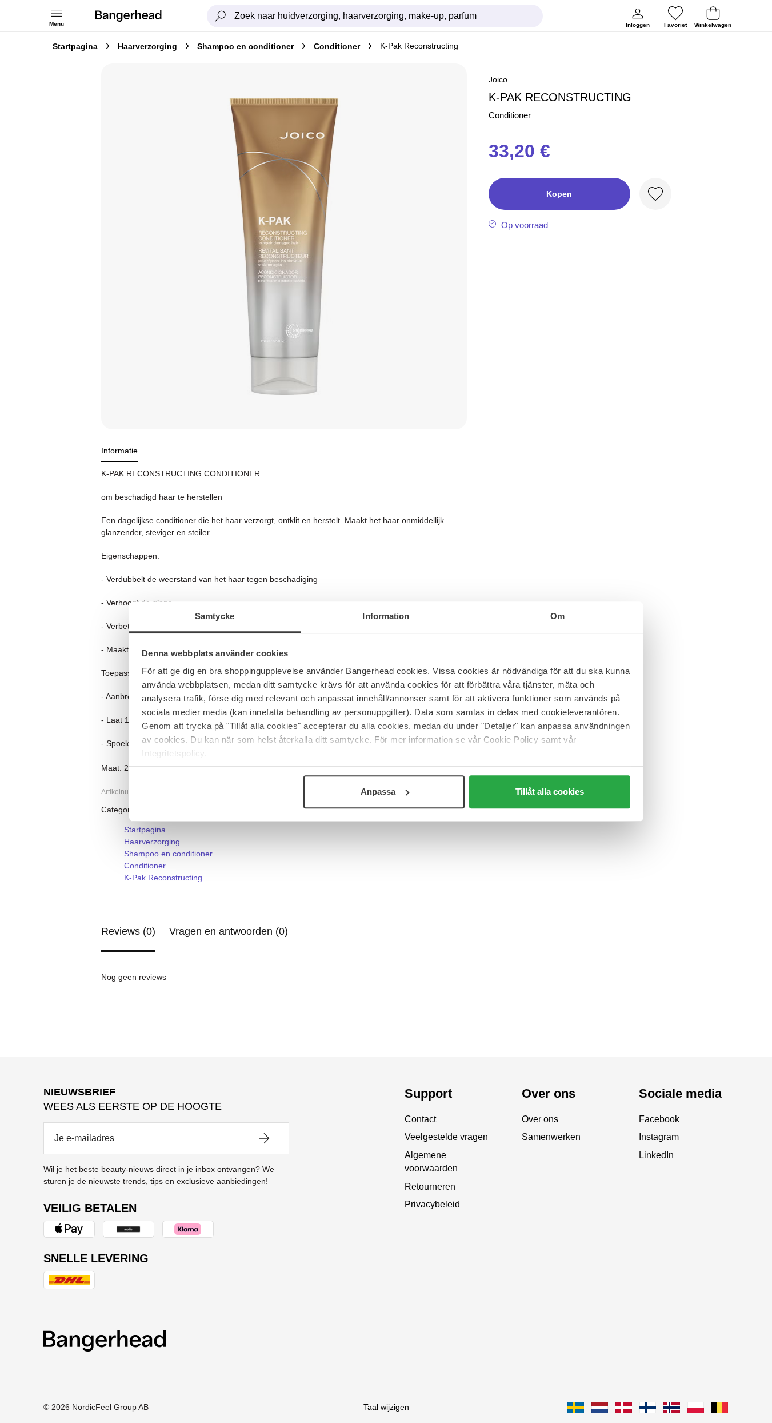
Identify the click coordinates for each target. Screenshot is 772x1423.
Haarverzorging (147, 46)
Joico (498, 79)
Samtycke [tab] (214, 616)
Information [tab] (385, 616)
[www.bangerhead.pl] (695, 1407)
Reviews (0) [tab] (128, 931)
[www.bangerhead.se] (575, 1407)
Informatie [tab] (119, 450)
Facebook (659, 1119)
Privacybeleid (432, 1204)
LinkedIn (656, 1155)
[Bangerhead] (137, 16)
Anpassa (378, 791)
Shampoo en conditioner (245, 46)
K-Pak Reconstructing (163, 877)
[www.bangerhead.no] (671, 1407)
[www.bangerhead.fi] (647, 1407)
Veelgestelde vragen (446, 1137)
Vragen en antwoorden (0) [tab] (228, 931)
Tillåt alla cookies (549, 791)
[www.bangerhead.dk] (623, 1407)
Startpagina (75, 46)
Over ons (540, 1119)
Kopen (559, 193)
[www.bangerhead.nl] (599, 1407)
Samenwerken (551, 1137)
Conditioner (337, 46)
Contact (420, 1119)
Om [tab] (557, 616)
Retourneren (430, 1186)
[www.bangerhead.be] (719, 1407)
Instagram (659, 1137)
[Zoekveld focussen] (220, 16)
